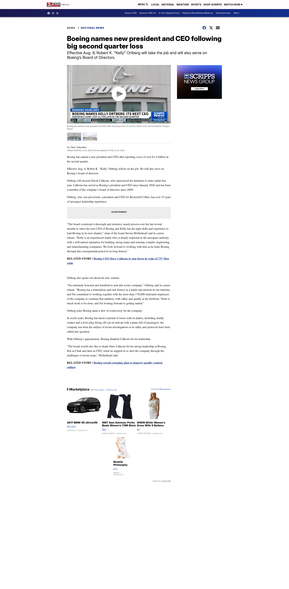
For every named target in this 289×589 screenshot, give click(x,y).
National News (92, 27)
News (71, 27)
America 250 (131, 13)
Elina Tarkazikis (78, 147)
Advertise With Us (147, 13)
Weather (182, 4)
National (168, 4)
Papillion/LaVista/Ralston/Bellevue (197, 13)
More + (237, 13)
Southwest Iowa (223, 13)
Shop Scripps (213, 4)
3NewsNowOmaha (58, 13)
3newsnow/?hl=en (54, 13)
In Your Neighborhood (169, 13)
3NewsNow (49, 13)
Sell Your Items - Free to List (104, 390)
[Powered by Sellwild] (166, 481)
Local (155, 4)
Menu (142, 4)
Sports (196, 4)
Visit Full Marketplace (161, 389)
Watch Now (232, 4)
